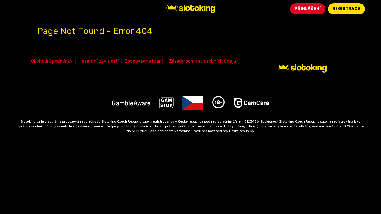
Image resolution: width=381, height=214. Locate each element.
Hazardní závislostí (99, 61)
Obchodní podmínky (52, 61)
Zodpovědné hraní (144, 61)
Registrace (346, 8)
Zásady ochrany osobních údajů (202, 61)
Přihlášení (307, 8)
